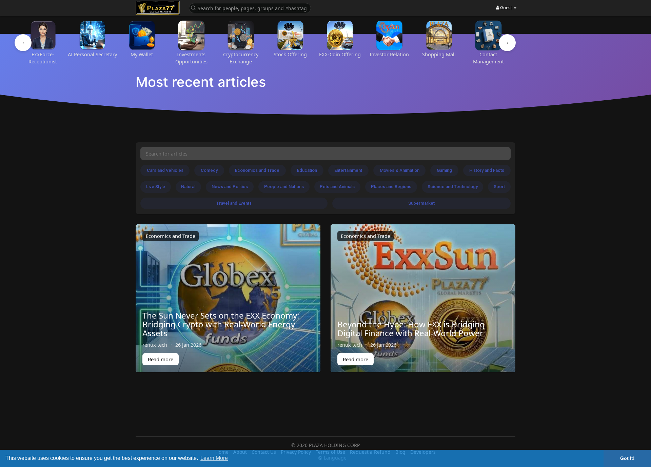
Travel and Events (234, 203)
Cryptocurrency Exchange (240, 58)
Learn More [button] (214, 458)
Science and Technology (453, 186)
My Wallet (142, 54)
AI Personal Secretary (92, 54)
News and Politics (230, 186)
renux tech (154, 344)
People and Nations (284, 186)
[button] (249, 7)
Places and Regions (391, 186)
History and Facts (486, 170)
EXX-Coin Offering (340, 54)
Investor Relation (389, 54)
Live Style (155, 186)
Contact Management (488, 58)
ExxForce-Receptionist (42, 58)
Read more (160, 359)
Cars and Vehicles (165, 170)
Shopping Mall (439, 54)
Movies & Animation (399, 170)
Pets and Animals (337, 186)
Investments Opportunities (191, 58)
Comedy (209, 170)
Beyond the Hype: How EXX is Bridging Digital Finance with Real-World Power (411, 329)
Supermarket (421, 203)
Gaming (444, 170)
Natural (188, 186)
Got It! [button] (627, 458)
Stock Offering (290, 54)
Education (307, 170)
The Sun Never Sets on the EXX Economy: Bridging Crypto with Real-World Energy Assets (220, 324)
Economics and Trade (257, 170)
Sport (499, 186)
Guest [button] (506, 7)
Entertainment (348, 170)
